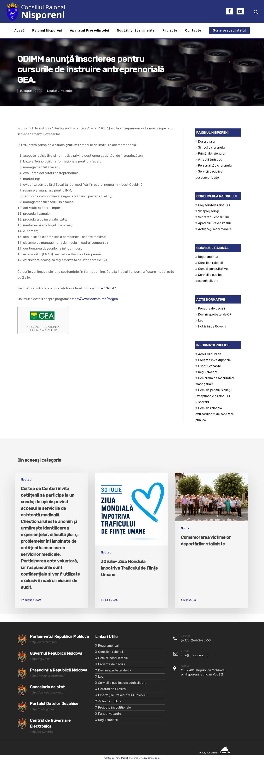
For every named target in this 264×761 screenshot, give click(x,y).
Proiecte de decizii (211, 308)
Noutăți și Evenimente (136, 30)
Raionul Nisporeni (47, 30)
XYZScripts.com (151, 758)
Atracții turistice (210, 159)
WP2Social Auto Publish (116, 758)
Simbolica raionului (212, 147)
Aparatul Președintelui (89, 30)
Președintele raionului (214, 205)
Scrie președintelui (229, 30)
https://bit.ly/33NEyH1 (100, 288)
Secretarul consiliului (213, 217)
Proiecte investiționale (214, 360)
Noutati (52, 91)
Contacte (193, 30)
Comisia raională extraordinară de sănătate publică (214, 414)
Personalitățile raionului (215, 165)
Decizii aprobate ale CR (214, 314)
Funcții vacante (209, 366)
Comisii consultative (213, 269)
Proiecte (170, 30)
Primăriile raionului (211, 153)
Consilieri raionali (210, 263)
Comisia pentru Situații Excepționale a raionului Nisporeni (213, 396)
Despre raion (207, 141)
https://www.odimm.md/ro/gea (94, 299)
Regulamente (208, 372)
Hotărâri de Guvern (212, 326)
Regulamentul (208, 257)
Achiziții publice (209, 354)
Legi (201, 320)
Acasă (19, 30)
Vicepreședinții (209, 211)
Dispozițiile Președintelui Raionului (123, 695)
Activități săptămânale (214, 229)
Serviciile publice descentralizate (122, 683)
